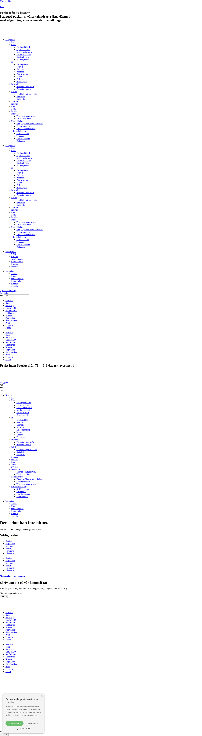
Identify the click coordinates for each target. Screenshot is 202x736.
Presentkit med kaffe (25, 86)
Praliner (14, 104)
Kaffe (13, 44)
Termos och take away (26, 116)
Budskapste (21, 81)
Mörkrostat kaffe (23, 54)
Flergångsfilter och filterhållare (29, 123)
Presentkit (15, 84)
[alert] (23, 713)
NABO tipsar (11, 310)
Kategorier (10, 39)
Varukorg (9, 305)
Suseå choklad (17, 259)
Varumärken (10, 251)
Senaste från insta (12, 576)
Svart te (19, 67)
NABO (14, 254)
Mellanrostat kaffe (24, 52)
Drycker (14, 111)
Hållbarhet (10, 313)
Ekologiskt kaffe (23, 47)
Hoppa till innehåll (8, 1)
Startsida (9, 300)
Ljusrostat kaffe (23, 49)
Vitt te (19, 77)
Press (7, 323)
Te (12, 62)
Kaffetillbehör (17, 121)
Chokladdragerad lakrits (26, 94)
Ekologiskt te (22, 64)
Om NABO (10, 308)
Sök (1, 295)
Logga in (9, 325)
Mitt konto (10, 546)
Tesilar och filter (23, 119)
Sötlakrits (20, 99)
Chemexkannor (23, 126)
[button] (23, 728)
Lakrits (14, 91)
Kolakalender (22, 141)
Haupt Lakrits (17, 261)
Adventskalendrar (18, 131)
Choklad (14, 101)
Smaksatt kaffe (22, 57)
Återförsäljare (11, 320)
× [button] (42, 696)
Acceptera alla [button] (14, 723)
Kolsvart (14, 264)
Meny (2, 7)
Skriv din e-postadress (10, 593)
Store (7, 303)
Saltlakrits (20, 96)
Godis (13, 109)
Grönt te (20, 69)
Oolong (19, 79)
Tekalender (21, 136)
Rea (12, 42)
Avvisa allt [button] (33, 723)
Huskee (14, 256)
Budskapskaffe (22, 59)
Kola (13, 106)
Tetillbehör (15, 114)
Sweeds (14, 266)
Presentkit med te (23, 89)
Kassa (8, 328)
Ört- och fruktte (23, 74)
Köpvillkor (10, 318)
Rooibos (20, 72)
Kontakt (9, 315)
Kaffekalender (22, 133)
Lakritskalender (23, 138)
